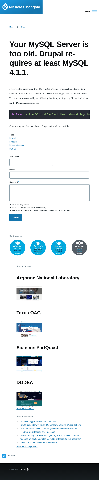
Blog (23, 27)
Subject (12, 169)
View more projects (25, 409)
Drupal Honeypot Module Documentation (38, 421)
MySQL (12, 149)
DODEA (24, 382)
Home (11, 27)
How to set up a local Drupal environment (38, 442)
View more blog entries (27, 446)
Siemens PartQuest (37, 347)
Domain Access (16, 145)
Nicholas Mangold (24, 7)
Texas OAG (28, 312)
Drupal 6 (13, 142)
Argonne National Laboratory (47, 277)
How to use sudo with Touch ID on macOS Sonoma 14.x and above (50, 425)
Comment (13, 182)
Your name (14, 156)
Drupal (12, 138)
